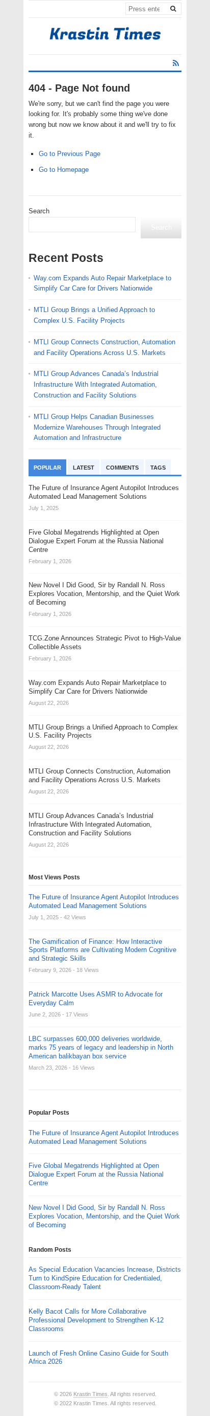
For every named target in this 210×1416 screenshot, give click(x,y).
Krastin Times (90, 1394)
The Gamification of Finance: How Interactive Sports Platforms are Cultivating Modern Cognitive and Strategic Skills (102, 950)
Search (39, 211)
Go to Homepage (64, 169)
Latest (83, 467)
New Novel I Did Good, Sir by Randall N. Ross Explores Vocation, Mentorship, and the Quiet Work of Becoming (104, 1216)
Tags (158, 467)
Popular (47, 467)
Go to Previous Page (69, 154)
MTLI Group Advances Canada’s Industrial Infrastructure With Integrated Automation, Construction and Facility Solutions (96, 384)
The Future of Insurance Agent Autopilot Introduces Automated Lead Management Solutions (104, 901)
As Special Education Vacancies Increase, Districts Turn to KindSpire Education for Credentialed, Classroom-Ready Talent (105, 1278)
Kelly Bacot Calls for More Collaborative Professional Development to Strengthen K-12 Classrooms (96, 1320)
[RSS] (175, 63)
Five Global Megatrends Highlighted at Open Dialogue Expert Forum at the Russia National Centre (96, 1174)
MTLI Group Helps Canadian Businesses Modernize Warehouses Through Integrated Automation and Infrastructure (97, 427)
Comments (122, 467)
